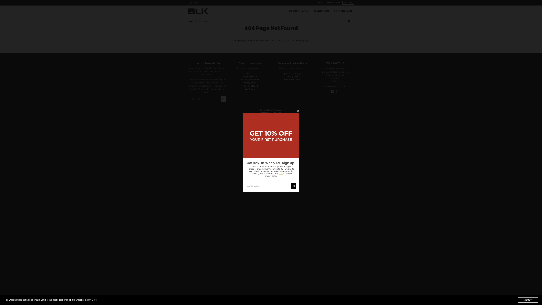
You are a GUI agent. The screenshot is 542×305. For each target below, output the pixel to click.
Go (293, 186)
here (281, 173)
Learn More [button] (91, 300)
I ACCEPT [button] (528, 300)
